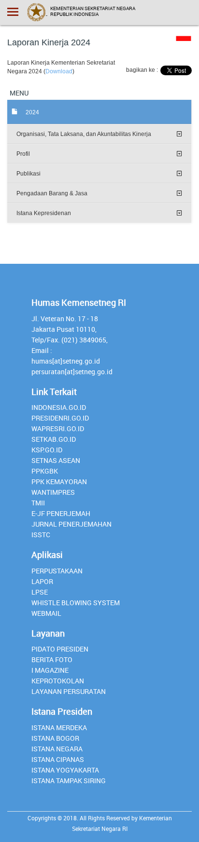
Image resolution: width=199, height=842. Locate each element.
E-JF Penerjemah (60, 513)
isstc (40, 534)
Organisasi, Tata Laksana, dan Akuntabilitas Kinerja (83, 134)
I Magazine (50, 670)
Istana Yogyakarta (65, 769)
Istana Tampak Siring (68, 780)
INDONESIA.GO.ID (58, 407)
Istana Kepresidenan (43, 213)
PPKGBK (44, 470)
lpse (39, 592)
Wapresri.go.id (57, 428)
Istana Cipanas (57, 759)
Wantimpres (53, 492)
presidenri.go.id (60, 417)
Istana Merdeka (59, 727)
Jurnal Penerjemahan (71, 524)
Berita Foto (51, 659)
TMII (38, 502)
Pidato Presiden (59, 648)
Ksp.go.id (46, 449)
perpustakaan (57, 570)
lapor (42, 581)
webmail (46, 613)
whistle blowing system (75, 602)
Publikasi (28, 173)
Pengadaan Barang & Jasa (51, 193)
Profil (23, 153)
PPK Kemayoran (59, 481)
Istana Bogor (55, 738)
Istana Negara (57, 748)
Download (58, 71)
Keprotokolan (57, 680)
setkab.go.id (53, 439)
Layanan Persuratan (68, 691)
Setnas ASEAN (55, 460)
